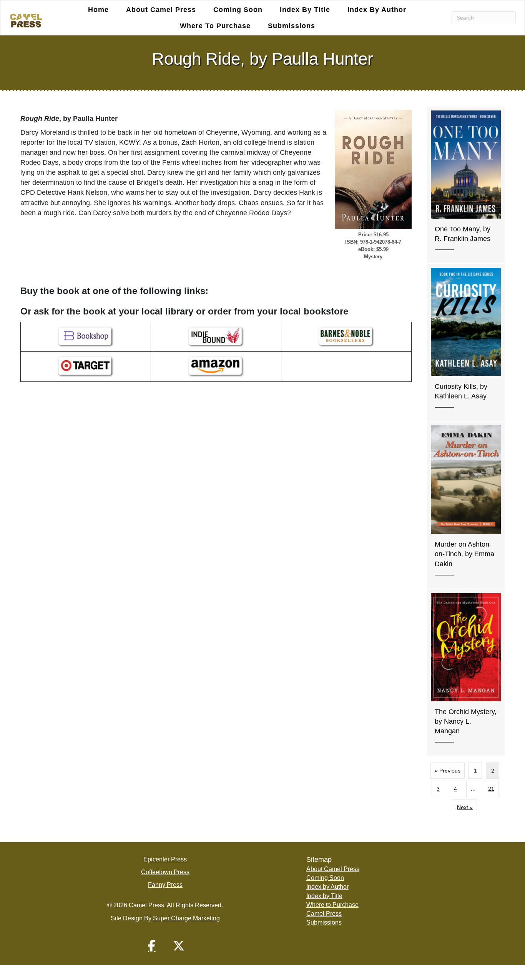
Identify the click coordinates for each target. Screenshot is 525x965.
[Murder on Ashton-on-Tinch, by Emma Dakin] (466, 505)
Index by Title (305, 9)
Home (98, 9)
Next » (465, 807)
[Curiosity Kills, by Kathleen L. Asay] (466, 342)
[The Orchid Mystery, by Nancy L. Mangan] (466, 672)
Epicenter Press (165, 859)
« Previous (447, 771)
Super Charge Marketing (186, 918)
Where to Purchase (215, 26)
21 (491, 789)
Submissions (291, 26)
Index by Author (376, 9)
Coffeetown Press (165, 872)
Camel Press (324, 913)
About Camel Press (161, 9)
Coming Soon (237, 9)
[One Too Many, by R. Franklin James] (466, 185)
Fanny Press (165, 884)
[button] (151, 945)
